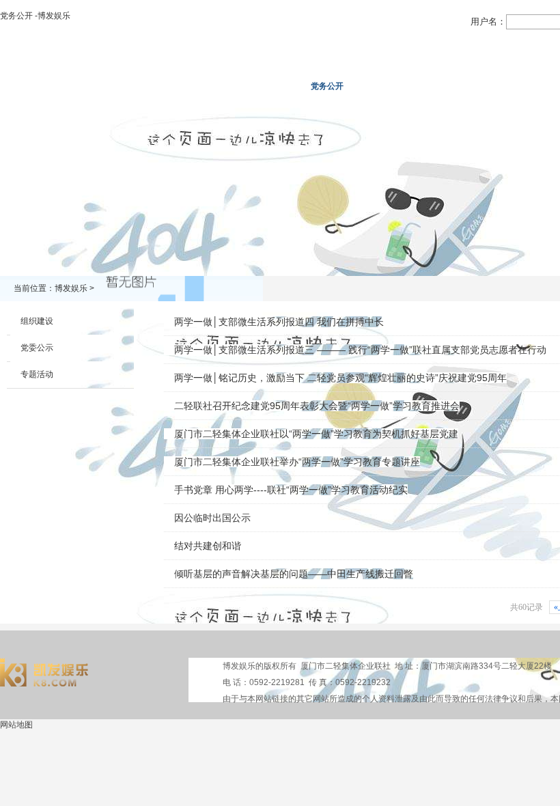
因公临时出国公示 (212, 517)
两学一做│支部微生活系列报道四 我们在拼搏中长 (279, 321)
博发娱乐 (33, 86)
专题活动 (36, 374)
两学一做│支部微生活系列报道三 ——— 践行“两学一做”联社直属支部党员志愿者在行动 (360, 349)
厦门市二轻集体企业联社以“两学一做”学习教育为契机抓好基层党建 (316, 433)
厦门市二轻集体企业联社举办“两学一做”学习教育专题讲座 (297, 461)
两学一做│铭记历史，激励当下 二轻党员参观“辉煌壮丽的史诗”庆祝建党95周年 (340, 377)
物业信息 (385, 86)
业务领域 (209, 86)
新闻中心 (151, 86)
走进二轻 (92, 86)
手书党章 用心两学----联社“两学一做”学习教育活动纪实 (291, 489)
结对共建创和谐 (207, 545)
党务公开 (327, 86)
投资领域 (268, 86)
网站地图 (16, 724)
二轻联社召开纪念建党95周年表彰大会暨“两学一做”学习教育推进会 (317, 405)
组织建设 (36, 321)
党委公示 (36, 347)
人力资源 (444, 86)
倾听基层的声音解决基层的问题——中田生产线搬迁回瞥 (293, 573)
